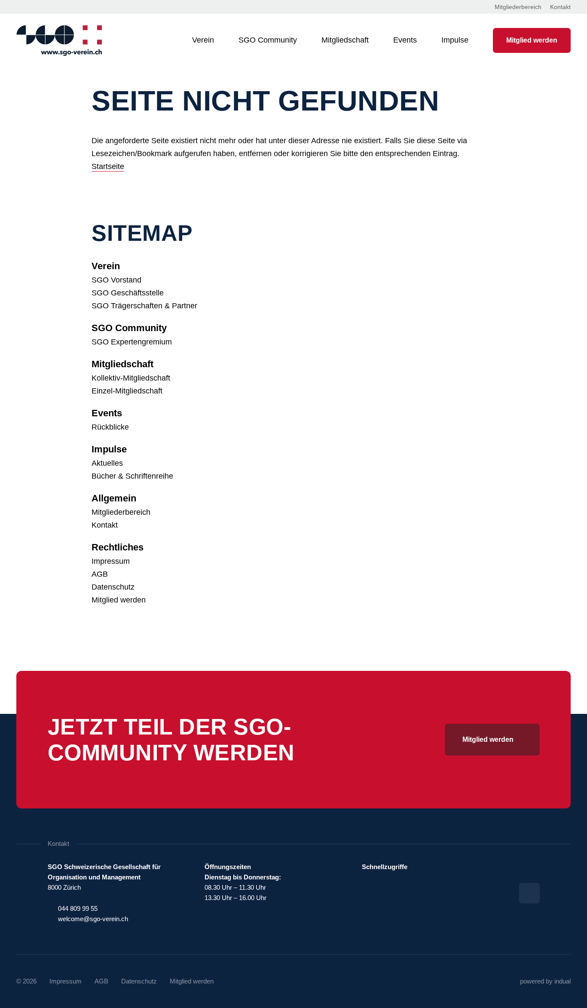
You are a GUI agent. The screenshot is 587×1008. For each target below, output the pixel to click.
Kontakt (105, 525)
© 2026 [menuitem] (26, 981)
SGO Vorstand (116, 280)
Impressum (111, 561)
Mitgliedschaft (122, 364)
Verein (106, 266)
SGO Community (129, 328)
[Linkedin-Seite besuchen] (529, 893)
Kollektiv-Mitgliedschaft (131, 378)
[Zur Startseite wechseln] (59, 40)
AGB (100, 574)
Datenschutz (113, 587)
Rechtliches (118, 547)
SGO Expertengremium (132, 342)
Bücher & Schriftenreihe (132, 476)
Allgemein (114, 498)
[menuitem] (518, 7)
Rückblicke (110, 427)
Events (107, 413)
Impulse (109, 449)
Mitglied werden (119, 600)
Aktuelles (107, 463)
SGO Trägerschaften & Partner (144, 305)
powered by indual (545, 981)
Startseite (108, 166)
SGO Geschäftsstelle (128, 293)
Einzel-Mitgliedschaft (127, 391)
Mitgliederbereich (121, 512)
